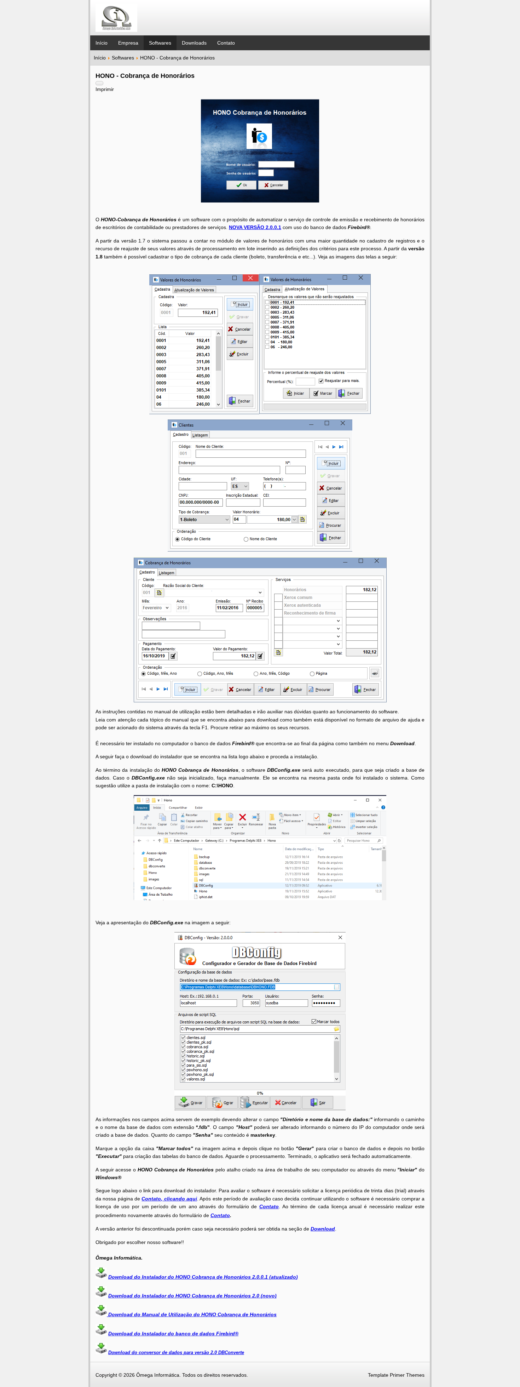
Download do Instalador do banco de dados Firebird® (173, 1333)
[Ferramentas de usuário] (99, 83)
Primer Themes (407, 1375)
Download (323, 1229)
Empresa (128, 43)
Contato (226, 43)
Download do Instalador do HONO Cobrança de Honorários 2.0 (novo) (192, 1295)
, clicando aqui (179, 1199)
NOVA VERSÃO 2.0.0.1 (255, 227)
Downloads (194, 43)
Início (102, 43)
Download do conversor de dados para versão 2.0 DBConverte (176, 1352)
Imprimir (105, 89)
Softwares (160, 43)
